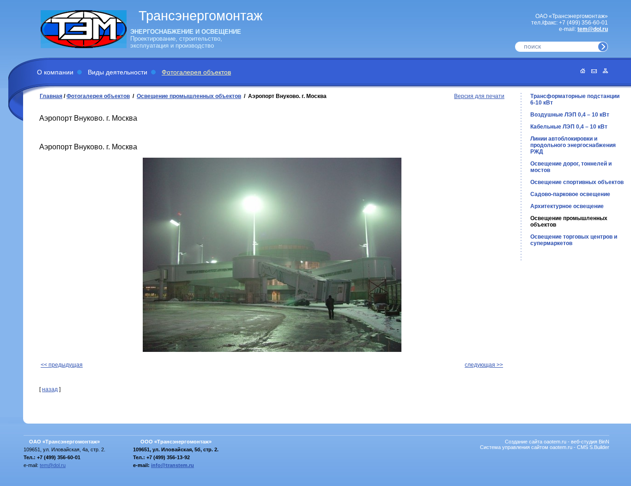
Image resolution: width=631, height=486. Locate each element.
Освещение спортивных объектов (577, 182)
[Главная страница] (580, 71)
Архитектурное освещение (567, 206)
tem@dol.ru (592, 29)
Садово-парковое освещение (570, 194)
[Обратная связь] (592, 71)
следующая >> (484, 365)
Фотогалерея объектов (196, 72)
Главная (51, 96)
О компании (55, 72)
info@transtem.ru (172, 465)
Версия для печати (479, 96)
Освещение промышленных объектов (189, 96)
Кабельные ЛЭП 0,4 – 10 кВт (568, 126)
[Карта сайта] (603, 71)
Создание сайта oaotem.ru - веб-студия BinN (557, 441)
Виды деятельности (117, 72)
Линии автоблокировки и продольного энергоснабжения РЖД (573, 145)
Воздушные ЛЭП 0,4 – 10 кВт (569, 114)
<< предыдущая (62, 365)
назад (50, 389)
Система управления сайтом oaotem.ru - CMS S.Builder (544, 447)
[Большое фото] (272, 255)
